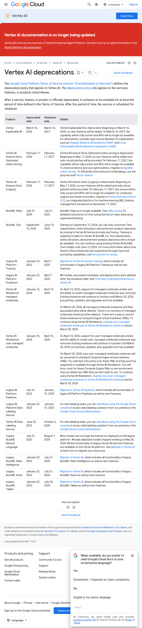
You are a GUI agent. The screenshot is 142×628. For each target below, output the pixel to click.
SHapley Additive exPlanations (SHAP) (92, 142)
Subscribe (64, 610)
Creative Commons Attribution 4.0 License (104, 527)
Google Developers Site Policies (104, 531)
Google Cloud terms (63, 602)
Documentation (24, 62)
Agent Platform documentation (22, 47)
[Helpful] (129, 63)
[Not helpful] (135, 63)
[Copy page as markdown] (90, 73)
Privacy (28, 602)
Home (7, 62)
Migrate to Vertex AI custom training (81, 261)
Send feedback (123, 72)
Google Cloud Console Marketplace (80, 411)
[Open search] (89, 4)
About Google (12, 602)
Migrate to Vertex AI (123, 447)
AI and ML (42, 62)
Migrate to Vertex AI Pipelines (77, 389)
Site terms (42, 602)
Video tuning (115, 210)
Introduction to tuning (104, 254)
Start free (127, 16)
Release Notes (47, 571)
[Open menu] (6, 4)
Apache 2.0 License (54, 531)
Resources (72, 62)
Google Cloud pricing (16, 565)
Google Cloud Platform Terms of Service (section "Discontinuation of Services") (61, 83)
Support (43, 565)
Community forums (50, 559)
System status (47, 577)
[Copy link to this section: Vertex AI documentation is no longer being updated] (101, 35)
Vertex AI (19, 16)
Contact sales (12, 580)
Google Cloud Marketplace (12, 573)
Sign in (133, 4)
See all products (13, 559)
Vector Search (84, 175)
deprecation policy (79, 88)
